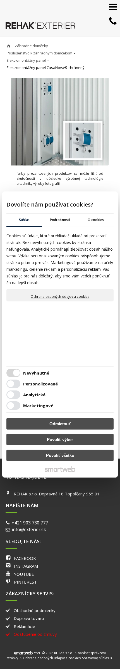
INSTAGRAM (26, 566)
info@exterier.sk (29, 529)
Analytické (34, 394)
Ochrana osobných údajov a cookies (60, 296)
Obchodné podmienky (35, 610)
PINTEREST (25, 582)
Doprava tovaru (29, 618)
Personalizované (40, 384)
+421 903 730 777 (30, 523)
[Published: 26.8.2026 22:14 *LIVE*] (37, 653)
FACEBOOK (25, 558)
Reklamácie (24, 626)
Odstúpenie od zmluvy (35, 634)
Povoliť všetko (60, 455)
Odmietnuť (60, 423)
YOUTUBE (24, 574)
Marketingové (38, 405)
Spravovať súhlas (95, 658)
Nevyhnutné (36, 373)
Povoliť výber (60, 439)
